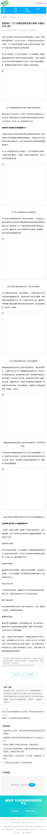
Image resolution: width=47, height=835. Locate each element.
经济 (38, 9)
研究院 (27, 11)
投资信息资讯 (30, 811)
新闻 (15, 9)
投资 (18, 819)
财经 (26, 9)
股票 (18, 822)
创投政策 (12, 819)
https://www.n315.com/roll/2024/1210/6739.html (18, 665)
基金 (27, 822)
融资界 (5, 17)
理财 (22, 822)
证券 (32, 822)
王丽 (10, 687)
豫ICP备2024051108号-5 (22, 826)
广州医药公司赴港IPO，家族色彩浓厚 (17, 763)
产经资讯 (41, 819)
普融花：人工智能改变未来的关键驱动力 (16, 718)
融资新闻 (15, 811)
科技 (15, 11)
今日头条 (13, 17)
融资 (30, 819)
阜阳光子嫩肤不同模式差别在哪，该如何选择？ (21, 745)
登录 (31, 785)
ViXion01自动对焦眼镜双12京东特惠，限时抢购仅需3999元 (23, 712)
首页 (4, 9)
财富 (4, 11)
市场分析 (24, 819)
